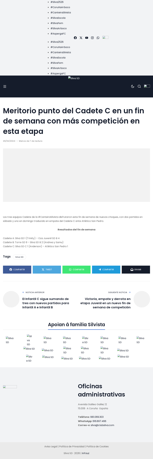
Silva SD (19, 257)
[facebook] (75, 37)
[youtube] (86, 37)
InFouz (85, 453)
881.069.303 (97, 417)
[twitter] (80, 37)
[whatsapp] (98, 37)
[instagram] (92, 37)
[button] (58, 38)
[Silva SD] (76, 86)
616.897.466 (99, 421)
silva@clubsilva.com (102, 425)
